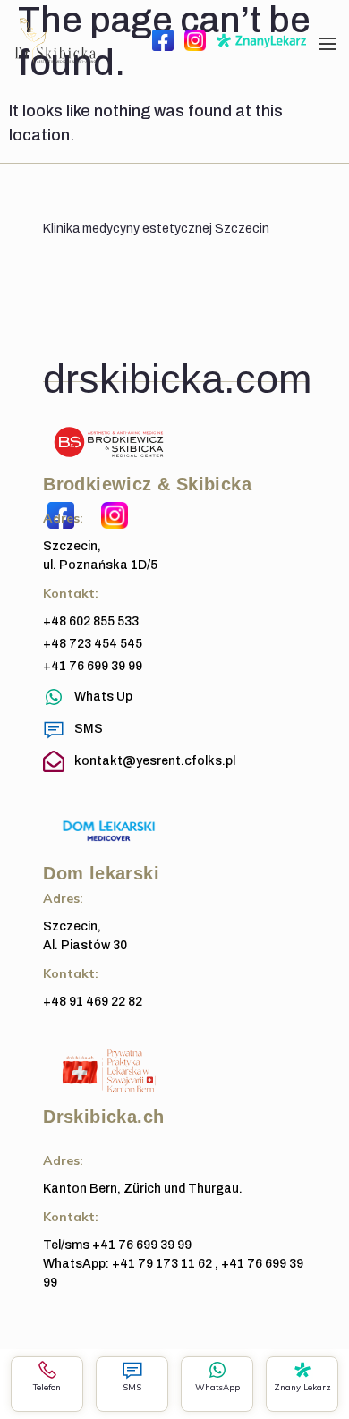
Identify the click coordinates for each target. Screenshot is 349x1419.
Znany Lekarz (302, 1386)
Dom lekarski (101, 873)
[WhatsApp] (217, 1370)
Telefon (47, 1386)
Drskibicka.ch (103, 1116)
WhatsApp (217, 1386)
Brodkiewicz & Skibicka (147, 484)
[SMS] (132, 1370)
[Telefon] (47, 1370)
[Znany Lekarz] (302, 1370)
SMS (132, 1386)
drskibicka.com (177, 378)
